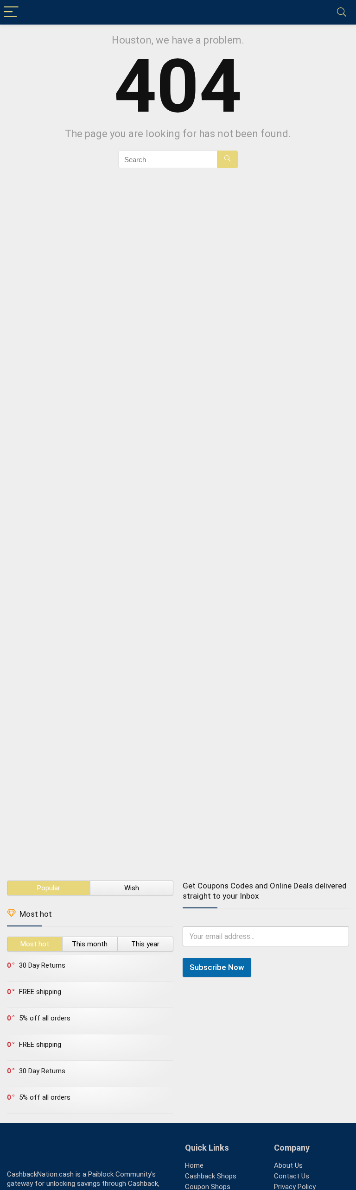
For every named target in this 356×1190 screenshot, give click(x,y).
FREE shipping (40, 992)
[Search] (342, 12)
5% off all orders (44, 1018)
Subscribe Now (217, 967)
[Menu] (11, 12)
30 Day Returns (42, 965)
